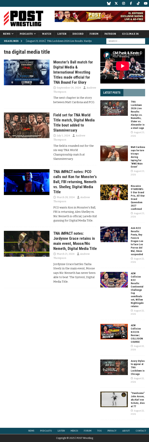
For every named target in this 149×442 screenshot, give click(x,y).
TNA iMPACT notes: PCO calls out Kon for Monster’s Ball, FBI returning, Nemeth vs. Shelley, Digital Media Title (75, 181)
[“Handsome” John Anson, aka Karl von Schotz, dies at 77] (114, 399)
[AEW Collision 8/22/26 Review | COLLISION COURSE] (114, 331)
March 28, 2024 (66, 197)
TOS (99, 431)
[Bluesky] (108, 3)
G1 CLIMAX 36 (130, 34)
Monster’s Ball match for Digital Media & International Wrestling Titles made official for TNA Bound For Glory (73, 72)
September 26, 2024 (69, 87)
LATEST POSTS (111, 92)
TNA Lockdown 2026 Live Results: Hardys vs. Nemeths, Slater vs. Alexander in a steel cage (138, 114)
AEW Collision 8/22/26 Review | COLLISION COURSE (137, 333)
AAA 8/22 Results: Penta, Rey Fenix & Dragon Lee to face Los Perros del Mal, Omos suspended (137, 241)
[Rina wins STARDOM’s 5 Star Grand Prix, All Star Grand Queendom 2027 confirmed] (114, 192)
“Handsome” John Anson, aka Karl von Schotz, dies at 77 (138, 400)
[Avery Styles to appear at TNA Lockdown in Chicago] (114, 367)
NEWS (6, 34)
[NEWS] (26, 72)
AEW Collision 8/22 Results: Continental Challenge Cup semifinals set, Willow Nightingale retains (137, 290)
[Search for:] (125, 41)
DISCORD (77, 34)
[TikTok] (138, 3)
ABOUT (126, 431)
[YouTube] (145, 3)
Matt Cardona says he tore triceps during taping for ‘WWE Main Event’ (138, 157)
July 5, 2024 (63, 135)
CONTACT (141, 431)
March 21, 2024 (65, 253)
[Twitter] (116, 3)
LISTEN (61, 34)
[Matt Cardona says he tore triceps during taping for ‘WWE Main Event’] (114, 153)
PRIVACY (111, 431)
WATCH (46, 34)
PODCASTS (26, 34)
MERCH (74, 431)
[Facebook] (130, 3)
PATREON (110, 34)
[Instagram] (123, 3)
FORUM (93, 34)
